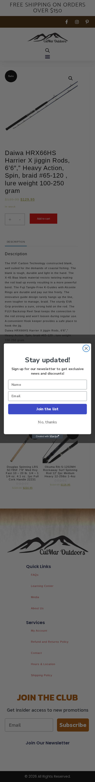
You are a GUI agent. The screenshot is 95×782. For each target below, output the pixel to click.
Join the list (47, 408)
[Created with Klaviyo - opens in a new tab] (47, 436)
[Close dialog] (86, 348)
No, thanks (47, 422)
